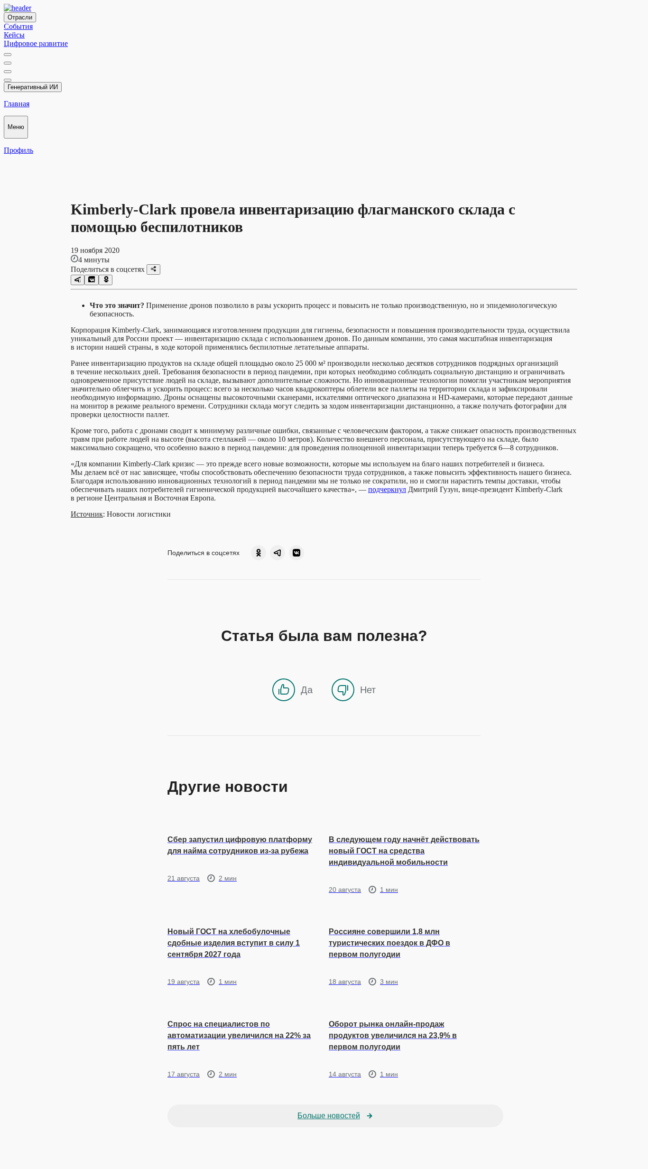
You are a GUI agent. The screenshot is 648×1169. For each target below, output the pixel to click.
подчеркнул (387, 489)
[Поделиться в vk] (91, 280)
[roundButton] (258, 552)
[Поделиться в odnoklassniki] (105, 280)
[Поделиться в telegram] (77, 280)
